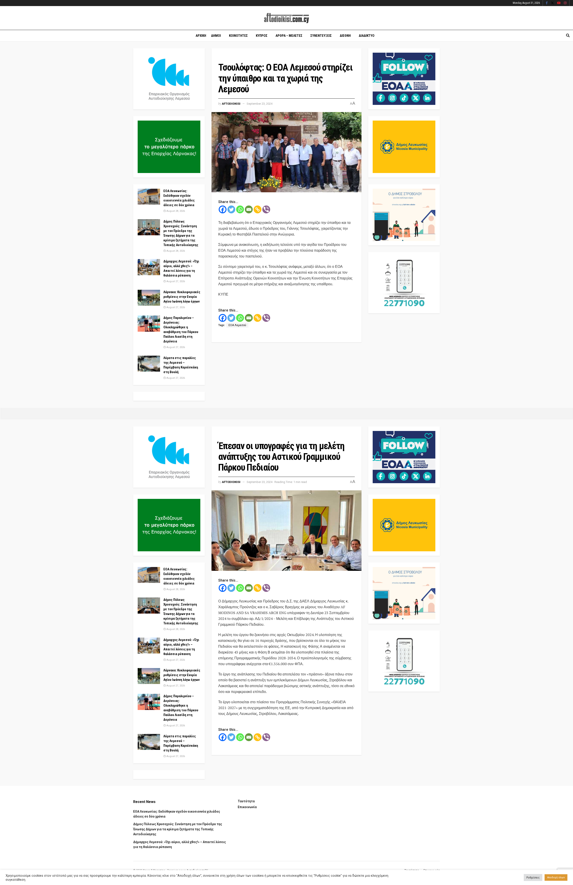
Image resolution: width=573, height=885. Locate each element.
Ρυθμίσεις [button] (533, 877)
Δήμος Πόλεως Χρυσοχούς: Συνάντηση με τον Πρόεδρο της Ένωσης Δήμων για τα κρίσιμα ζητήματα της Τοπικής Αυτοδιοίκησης (177, 829)
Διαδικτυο (366, 36)
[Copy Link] (257, 209)
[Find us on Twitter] (552, 3)
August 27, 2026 (175, 281)
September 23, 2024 (259, 103)
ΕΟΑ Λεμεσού (237, 325)
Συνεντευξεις (321, 36)
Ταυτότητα (246, 801)
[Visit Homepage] (286, 18)
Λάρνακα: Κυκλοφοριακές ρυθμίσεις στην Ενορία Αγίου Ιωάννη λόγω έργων (181, 296)
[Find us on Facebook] (547, 3)
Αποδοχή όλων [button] (556, 877)
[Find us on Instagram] (565, 3)
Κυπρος (261, 36)
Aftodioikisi (231, 103)
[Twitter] (231, 209)
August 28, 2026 (175, 211)
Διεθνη (345, 36)
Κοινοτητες (238, 36)
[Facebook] (223, 209)
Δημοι (216, 36)
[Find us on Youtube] (559, 3)
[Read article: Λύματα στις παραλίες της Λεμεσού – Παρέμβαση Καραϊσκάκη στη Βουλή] (149, 364)
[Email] (249, 209)
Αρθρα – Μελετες (289, 36)
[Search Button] (568, 35)
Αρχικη (201, 36)
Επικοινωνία (247, 807)
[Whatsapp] (240, 209)
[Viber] (266, 209)
